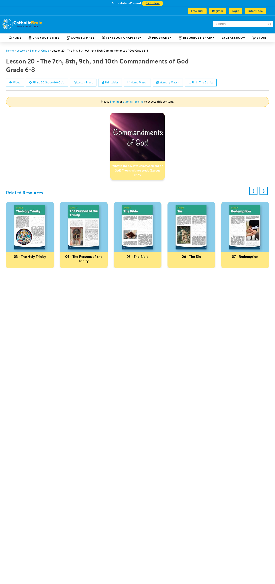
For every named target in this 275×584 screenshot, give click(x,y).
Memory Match (169, 82)
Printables (111, 82)
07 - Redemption (191, 257)
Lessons (22, 50)
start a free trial (133, 101)
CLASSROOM (235, 38)
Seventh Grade (39, 50)
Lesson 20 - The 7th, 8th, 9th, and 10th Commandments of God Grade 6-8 (100, 50)
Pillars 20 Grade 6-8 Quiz (48, 82)
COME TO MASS (82, 38)
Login (235, 11)
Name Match (138, 82)
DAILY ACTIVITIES (46, 38)
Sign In (114, 101)
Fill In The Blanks (202, 82)
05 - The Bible (84, 257)
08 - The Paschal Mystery (245, 257)
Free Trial (197, 11)
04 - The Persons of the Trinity (30, 259)
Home (16, 38)
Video (16, 82)
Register (217, 11)
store (261, 38)
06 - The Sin (137, 257)
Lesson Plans (84, 82)
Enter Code (255, 11)
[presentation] (253, 191)
